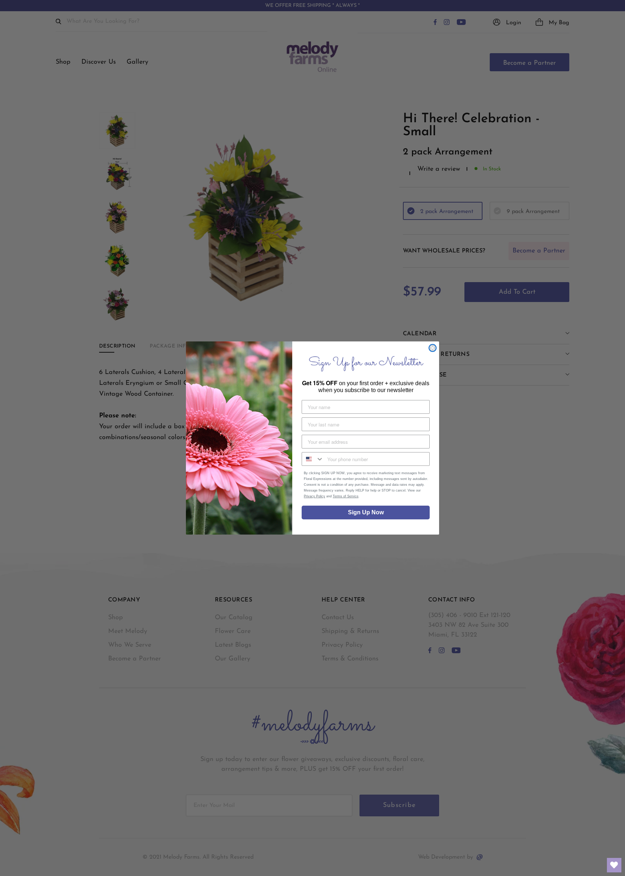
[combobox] (313, 458)
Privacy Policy (314, 496)
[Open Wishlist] (614, 865)
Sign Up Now (366, 512)
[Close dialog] (432, 348)
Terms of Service (345, 496)
